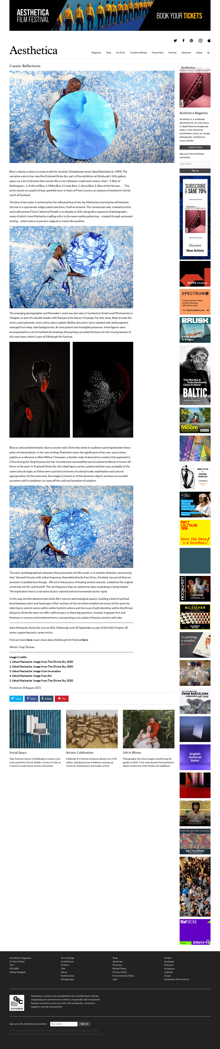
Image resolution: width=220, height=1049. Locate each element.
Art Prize (120, 52)
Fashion (65, 965)
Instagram (169, 968)
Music (64, 972)
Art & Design (67, 958)
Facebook (169, 961)
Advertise (186, 52)
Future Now (157, 52)
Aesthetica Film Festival (176, 979)
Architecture (67, 961)
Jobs (115, 979)
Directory (117, 965)
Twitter (168, 958)
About (199, 52)
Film (63, 968)
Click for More (195, 147)
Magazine (96, 52)
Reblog (48, 699)
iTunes (167, 976)
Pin (63, 699)
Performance (67, 976)
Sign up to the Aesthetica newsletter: (28, 1024)
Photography (67, 979)
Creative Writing (138, 52)
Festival (172, 52)
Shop (108, 52)
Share (33, 699)
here (29, 639)
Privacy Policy (120, 972)
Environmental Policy (123, 976)
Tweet (18, 699)
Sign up (195, 170)
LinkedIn (168, 972)
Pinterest (169, 965)
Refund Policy (119, 968)
